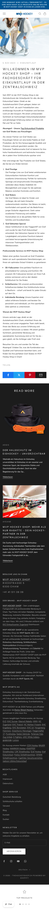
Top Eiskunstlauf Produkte (32, 128)
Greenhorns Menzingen (22, 731)
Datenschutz (8, 783)
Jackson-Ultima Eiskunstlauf (15, 761)
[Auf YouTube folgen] (18, 861)
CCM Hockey (32, 745)
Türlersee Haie (37, 734)
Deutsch (23, 870)
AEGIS (6, 445)
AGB (5, 774)
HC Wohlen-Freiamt (32, 724)
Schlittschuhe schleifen (12, 801)
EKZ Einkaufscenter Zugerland (15, 624)
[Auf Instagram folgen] (11, 861)
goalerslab (7, 740)
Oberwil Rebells (25, 721)
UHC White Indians (31, 737)
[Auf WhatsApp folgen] (25, 861)
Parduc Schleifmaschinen (24, 755)
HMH (35, 721)
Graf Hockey (36, 751)
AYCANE (7, 522)
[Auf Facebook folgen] (4, 861)
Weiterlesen (8, 477)
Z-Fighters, (17, 737)
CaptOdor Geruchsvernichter (30, 758)
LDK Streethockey (22, 751)
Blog (5, 810)
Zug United (7, 737)
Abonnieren (14, 851)
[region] (24, 894)
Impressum (7, 779)
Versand (6, 806)
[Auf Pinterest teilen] (30, 375)
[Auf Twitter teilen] (19, 375)
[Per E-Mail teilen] (41, 375)
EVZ (4, 721)
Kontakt (6, 815)
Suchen (6, 819)
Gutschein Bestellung (12, 797)
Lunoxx (16, 740)
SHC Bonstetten (19, 727)
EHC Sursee (12, 721)
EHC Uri (30, 727)
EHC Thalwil (17, 724)
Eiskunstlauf (28, 63)
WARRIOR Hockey (17, 748)
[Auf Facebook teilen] (8, 375)
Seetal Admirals (23, 734)
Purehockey (11, 734)
